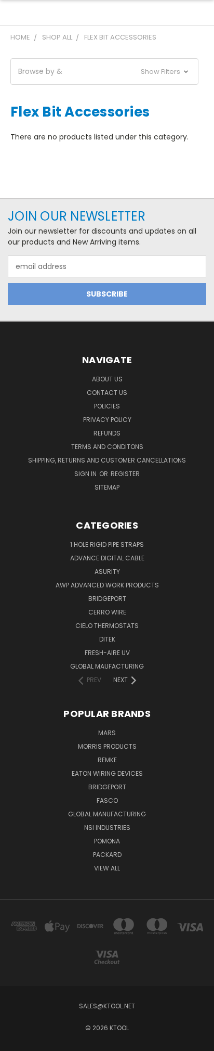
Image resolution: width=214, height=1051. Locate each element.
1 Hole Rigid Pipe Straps (107, 544)
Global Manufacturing (107, 814)
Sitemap (107, 487)
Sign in (86, 473)
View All (107, 868)
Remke (107, 759)
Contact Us (107, 392)
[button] (104, 71)
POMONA (107, 841)
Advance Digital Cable (107, 558)
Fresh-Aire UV (107, 652)
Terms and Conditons (107, 446)
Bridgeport (107, 598)
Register (125, 473)
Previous (16, 1040)
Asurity (107, 571)
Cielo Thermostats (107, 625)
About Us (107, 379)
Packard (107, 854)
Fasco (107, 800)
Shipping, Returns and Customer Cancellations (107, 460)
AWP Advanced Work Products (107, 585)
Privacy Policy (107, 419)
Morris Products (107, 746)
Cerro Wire (107, 612)
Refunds (107, 433)
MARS (107, 732)
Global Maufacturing (107, 666)
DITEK (107, 639)
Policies (107, 406)
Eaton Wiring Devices (107, 773)
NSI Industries (107, 827)
